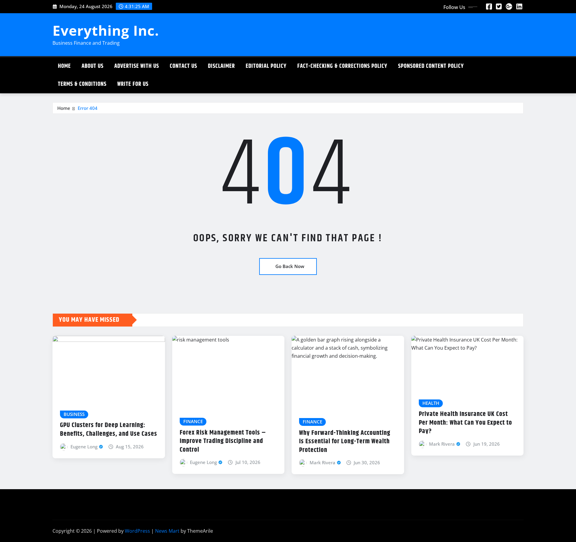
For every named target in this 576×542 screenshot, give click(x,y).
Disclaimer (221, 66)
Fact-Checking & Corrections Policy (342, 66)
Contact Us (183, 66)
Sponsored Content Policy (431, 66)
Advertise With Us (136, 66)
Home (64, 66)
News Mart (167, 531)
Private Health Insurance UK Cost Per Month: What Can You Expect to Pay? (465, 422)
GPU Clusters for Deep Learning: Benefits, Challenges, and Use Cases (108, 429)
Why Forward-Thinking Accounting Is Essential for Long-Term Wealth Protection (344, 441)
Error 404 (88, 108)
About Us (93, 66)
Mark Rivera (322, 462)
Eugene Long (84, 447)
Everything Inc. (105, 30)
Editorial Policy (266, 66)
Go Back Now (289, 266)
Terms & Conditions (82, 84)
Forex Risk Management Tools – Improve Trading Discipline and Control (223, 441)
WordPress (137, 531)
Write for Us (132, 84)
